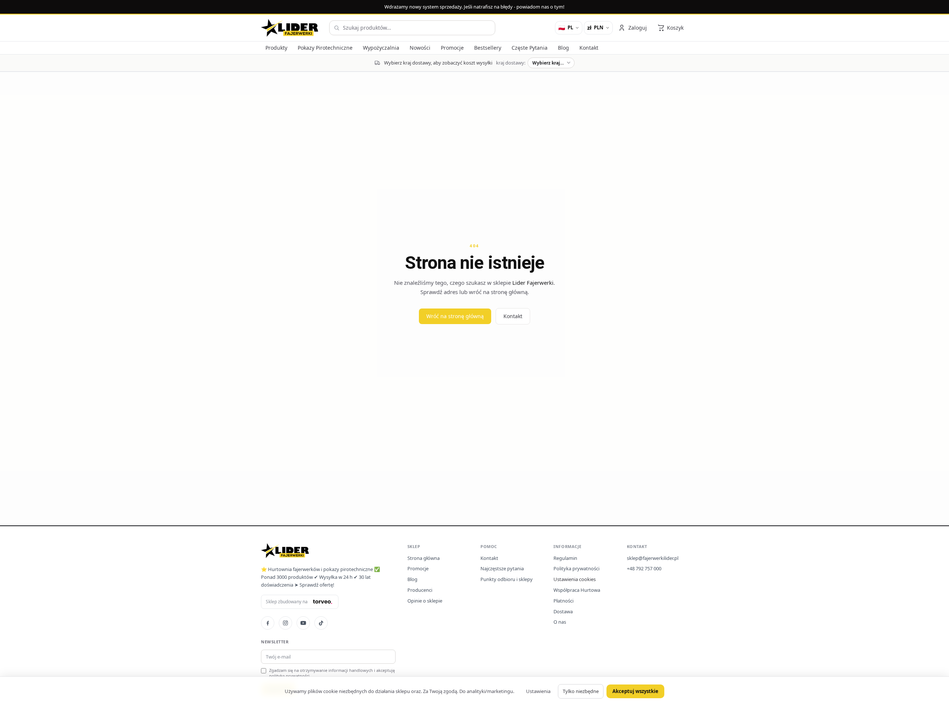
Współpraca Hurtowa (576, 590)
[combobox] (412, 27)
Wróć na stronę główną (455, 316)
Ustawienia (538, 691)
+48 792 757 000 (644, 568)
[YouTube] (303, 623)
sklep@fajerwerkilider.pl (652, 558)
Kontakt (512, 316)
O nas (559, 621)
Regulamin (565, 558)
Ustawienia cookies (574, 579)
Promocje (418, 568)
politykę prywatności (289, 676)
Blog (412, 579)
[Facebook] (267, 623)
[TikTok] (321, 623)
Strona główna (423, 558)
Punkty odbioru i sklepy (506, 579)
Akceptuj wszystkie (635, 691)
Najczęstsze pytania (502, 568)
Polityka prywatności (576, 568)
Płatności (563, 600)
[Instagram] (285, 623)
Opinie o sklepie (424, 600)
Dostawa (563, 611)
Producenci (419, 590)
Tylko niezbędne (581, 691)
